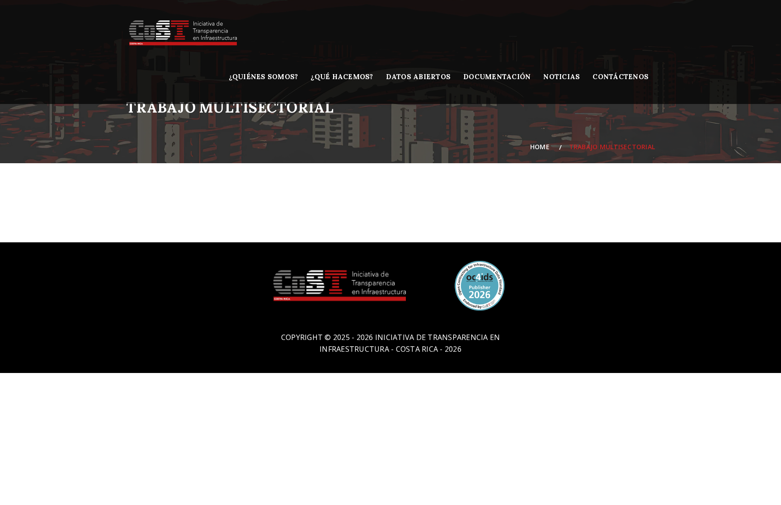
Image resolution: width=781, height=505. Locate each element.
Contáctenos (621, 76)
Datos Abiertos (418, 76)
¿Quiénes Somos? (263, 76)
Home (542, 146)
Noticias (561, 76)
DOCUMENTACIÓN (497, 76)
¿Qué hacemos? (342, 76)
